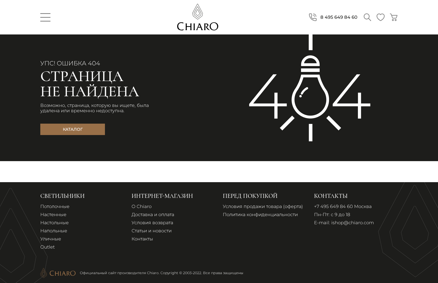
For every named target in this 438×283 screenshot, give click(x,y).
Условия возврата (152, 222)
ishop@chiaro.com (352, 222)
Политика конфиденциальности (260, 214)
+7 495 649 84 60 (333, 206)
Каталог (73, 129)
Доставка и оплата (153, 214)
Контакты (142, 239)
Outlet (47, 247)
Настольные (54, 222)
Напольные (53, 231)
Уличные (50, 239)
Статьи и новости (152, 231)
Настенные (53, 214)
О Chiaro (142, 206)
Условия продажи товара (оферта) (263, 206)
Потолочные (54, 206)
